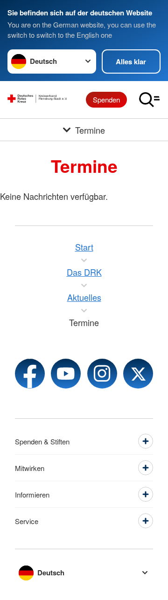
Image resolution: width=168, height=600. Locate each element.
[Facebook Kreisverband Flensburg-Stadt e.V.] (30, 374)
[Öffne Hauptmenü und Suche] (149, 100)
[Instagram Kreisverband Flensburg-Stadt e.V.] (102, 374)
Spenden (106, 99)
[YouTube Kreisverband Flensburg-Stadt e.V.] (66, 374)
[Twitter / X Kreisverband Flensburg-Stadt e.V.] (138, 374)
